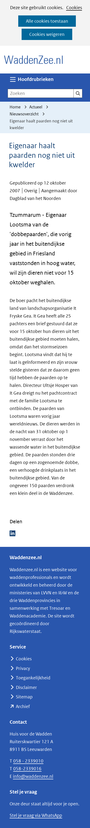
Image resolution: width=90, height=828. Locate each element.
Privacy (23, 668)
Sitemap (24, 697)
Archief (23, 706)
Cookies (74, 7)
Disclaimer (26, 687)
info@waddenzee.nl (33, 776)
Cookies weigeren (47, 34)
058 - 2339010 (28, 761)
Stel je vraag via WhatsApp (36, 815)
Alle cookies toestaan (47, 21)
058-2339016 (27, 768)
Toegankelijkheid (33, 678)
